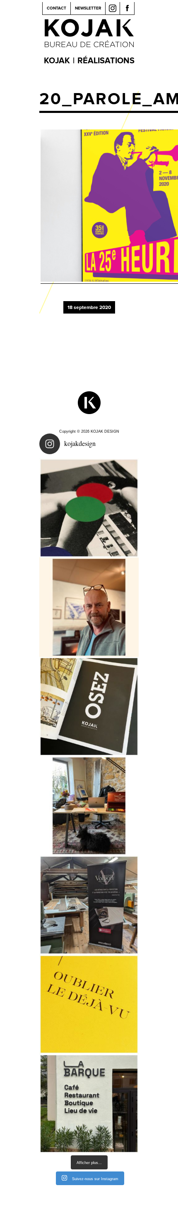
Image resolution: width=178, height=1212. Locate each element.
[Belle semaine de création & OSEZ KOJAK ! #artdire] (89, 706)
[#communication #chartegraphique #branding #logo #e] (89, 607)
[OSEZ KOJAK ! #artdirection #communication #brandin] (89, 805)
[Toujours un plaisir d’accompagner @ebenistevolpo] (89, 905)
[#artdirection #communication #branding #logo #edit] (89, 508)
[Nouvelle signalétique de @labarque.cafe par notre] (89, 1103)
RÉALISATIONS (106, 61)
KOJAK (57, 61)
